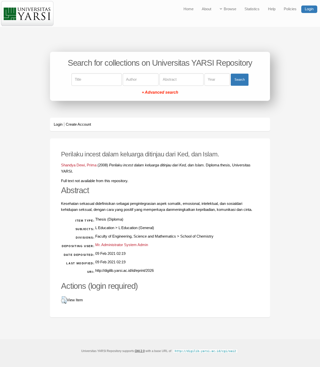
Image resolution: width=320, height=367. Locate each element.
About (206, 9)
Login (309, 9)
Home (189, 9)
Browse (230, 9)
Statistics (252, 9)
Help (272, 9)
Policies (290, 9)
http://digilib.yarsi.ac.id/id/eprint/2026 (124, 271)
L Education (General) (136, 228)
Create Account (78, 124)
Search (239, 79)
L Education (104, 228)
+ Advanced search (160, 92)
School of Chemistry (197, 236)
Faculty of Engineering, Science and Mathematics (135, 236)
